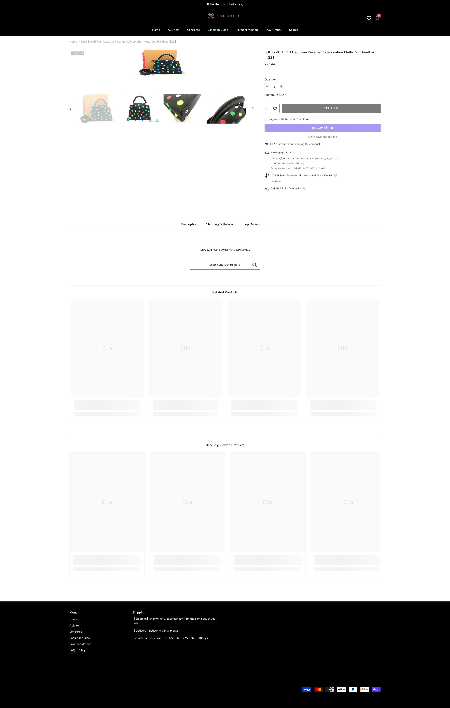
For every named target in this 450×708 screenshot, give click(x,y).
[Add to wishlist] (275, 108)
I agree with (276, 119)
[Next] (253, 109)
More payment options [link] (322, 137)
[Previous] (70, 109)
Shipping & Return (219, 224)
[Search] (254, 264)
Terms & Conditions (297, 119)
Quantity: (270, 80)
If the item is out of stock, (225, 4)
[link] (107, 407)
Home (73, 42)
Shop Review (251, 224)
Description (189, 224)
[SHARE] (268, 108)
